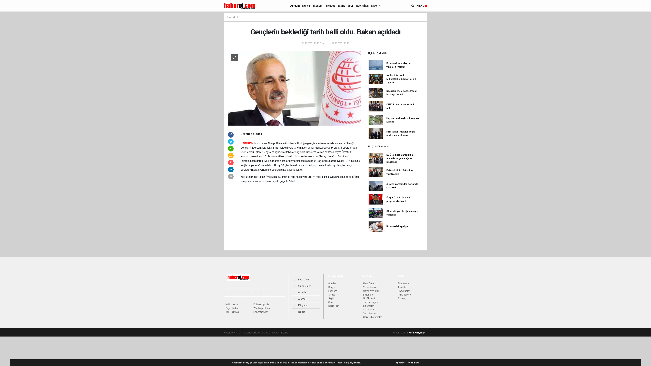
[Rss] (256, 292)
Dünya (306, 5)
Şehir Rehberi (370, 313)
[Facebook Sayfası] (227, 292)
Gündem (295, 5)
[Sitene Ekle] (269, 292)
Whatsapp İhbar (261, 308)
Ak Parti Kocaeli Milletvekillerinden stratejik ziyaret (401, 79)
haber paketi (310, 332)
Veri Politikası (232, 312)
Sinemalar (368, 305)
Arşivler (302, 299)
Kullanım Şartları (261, 304)
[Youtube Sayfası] (244, 292)
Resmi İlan (362, 5)
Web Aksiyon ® (417, 332)
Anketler (402, 287)
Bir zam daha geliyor (397, 226)
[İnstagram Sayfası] (238, 292)
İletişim (301, 311)
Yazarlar (302, 292)
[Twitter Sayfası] (232, 292)
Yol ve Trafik (369, 287)
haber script (351, 332)
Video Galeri (304, 286)
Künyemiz (303, 305)
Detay (401, 362)
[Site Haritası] (262, 292)
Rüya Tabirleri (405, 294)
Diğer (375, 5)
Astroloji (402, 298)
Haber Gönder (260, 312)
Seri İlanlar (368, 309)
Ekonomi (317, 5)
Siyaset (330, 5)
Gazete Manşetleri (372, 317)
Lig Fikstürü (369, 298)
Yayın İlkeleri (231, 308)
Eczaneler (368, 294)
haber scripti (323, 332)
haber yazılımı (296, 332)
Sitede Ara (403, 283)
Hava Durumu (370, 283)
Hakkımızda (231, 304)
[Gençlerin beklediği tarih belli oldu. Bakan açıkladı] (294, 88)
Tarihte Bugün (370, 302)
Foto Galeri (304, 279)
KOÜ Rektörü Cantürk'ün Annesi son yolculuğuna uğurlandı (399, 158)
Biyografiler (404, 291)
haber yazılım (338, 332)
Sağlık (341, 5)
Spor (350, 5)
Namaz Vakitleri (371, 291)
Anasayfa (231, 17)
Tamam (414, 362)
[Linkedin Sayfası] (250, 292)
